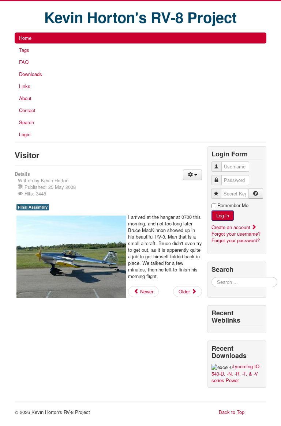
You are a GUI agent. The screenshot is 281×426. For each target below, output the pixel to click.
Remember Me (232, 205)
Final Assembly (33, 207)
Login (24, 134)
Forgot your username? (236, 233)
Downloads (30, 74)
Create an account (231, 227)
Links (24, 86)
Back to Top (231, 411)
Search (26, 122)
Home (25, 37)
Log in (222, 215)
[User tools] (192, 175)
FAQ (24, 61)
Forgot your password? (235, 240)
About (25, 98)
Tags (24, 49)
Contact (27, 110)
